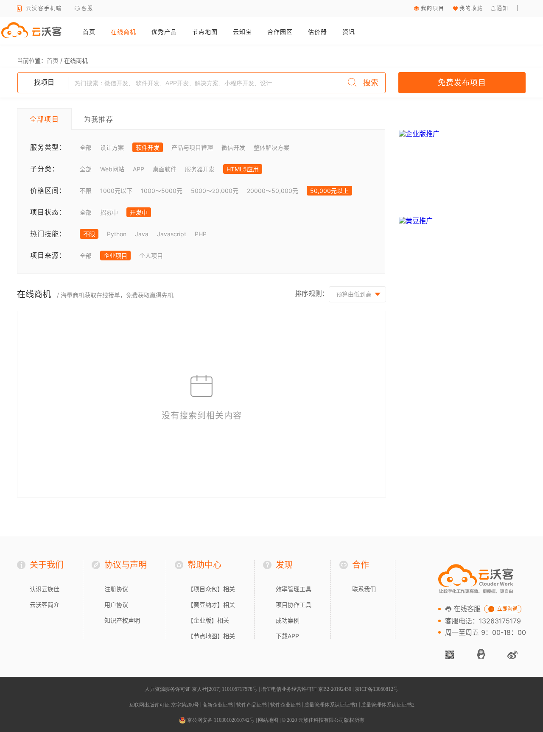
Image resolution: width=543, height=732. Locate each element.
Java (141, 233)
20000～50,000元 (272, 190)
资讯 (348, 31)
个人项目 (151, 255)
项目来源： (48, 255)
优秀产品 (164, 31)
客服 (87, 8)
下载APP (287, 636)
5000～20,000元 (214, 190)
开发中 (139, 212)
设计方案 (112, 147)
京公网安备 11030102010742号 (220, 720)
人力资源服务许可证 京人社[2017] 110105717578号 (201, 689)
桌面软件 (164, 169)
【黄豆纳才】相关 (211, 604)
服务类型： (48, 147)
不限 (86, 190)
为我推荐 (98, 119)
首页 (89, 31)
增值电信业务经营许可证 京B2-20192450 (306, 689)
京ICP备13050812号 (376, 689)
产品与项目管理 (192, 147)
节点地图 (205, 31)
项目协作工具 (293, 604)
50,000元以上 (329, 190)
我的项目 (433, 8)
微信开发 (233, 147)
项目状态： (48, 212)
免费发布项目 (462, 82)
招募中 (109, 212)
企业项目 (115, 255)
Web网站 (112, 169)
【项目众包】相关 (211, 588)
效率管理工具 (293, 588)
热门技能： (48, 233)
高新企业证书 (217, 705)
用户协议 (116, 604)
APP (138, 169)
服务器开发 (200, 169)
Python (116, 233)
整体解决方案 (271, 147)
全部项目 (44, 119)
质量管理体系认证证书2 (387, 705)
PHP (201, 233)
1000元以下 (116, 190)
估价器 (317, 31)
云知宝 (242, 31)
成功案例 (287, 620)
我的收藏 (471, 8)
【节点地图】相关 (211, 636)
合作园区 (280, 31)
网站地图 (268, 720)
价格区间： (48, 190)
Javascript (171, 233)
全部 (86, 147)
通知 (503, 8)
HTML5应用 (243, 169)
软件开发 (148, 147)
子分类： (44, 169)
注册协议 (116, 588)
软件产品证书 (251, 705)
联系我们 (364, 588)
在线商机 (123, 31)
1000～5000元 (161, 190)
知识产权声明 (122, 620)
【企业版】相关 (208, 620)
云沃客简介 (44, 604)
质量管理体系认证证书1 (331, 705)
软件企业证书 (285, 705)
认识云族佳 (44, 588)
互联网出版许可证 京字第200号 (164, 705)
